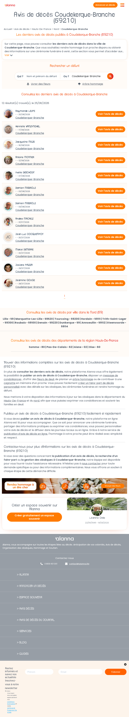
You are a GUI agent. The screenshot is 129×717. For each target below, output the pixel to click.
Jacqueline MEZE (25, 142)
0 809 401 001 (51, 563)
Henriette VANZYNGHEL (27, 126)
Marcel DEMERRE (24, 249)
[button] (110, 76)
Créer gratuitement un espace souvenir (34, 517)
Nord (56, 29)
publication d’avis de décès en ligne (25, 434)
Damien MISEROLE (25, 188)
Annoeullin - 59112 (93, 322)
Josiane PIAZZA (24, 265)
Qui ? (20, 76)
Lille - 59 (8, 319)
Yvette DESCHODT (25, 172)
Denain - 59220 (48, 322)
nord (36, 400)
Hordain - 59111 (91, 319)
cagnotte (9, 383)
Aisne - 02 (80, 347)
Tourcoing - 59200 (67, 319)
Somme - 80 (37, 347)
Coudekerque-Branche (29, 118)
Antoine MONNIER (24, 157)
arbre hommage (83, 379)
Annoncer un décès (105, 5)
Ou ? (66, 76)
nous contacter (91, 463)
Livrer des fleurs (40, 84)
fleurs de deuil (45, 379)
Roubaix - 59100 (25, 322)
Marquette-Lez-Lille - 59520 (34, 319)
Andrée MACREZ (24, 219)
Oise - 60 (94, 347)
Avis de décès (21, 29)
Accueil (8, 29)
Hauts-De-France (41, 29)
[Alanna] (10, 5)
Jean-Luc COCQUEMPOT (29, 234)
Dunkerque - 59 (69, 322)
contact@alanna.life (79, 563)
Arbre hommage (92, 84)
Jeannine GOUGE (25, 280)
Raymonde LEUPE (25, 111)
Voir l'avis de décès (110, 114)
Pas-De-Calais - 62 (59, 347)
